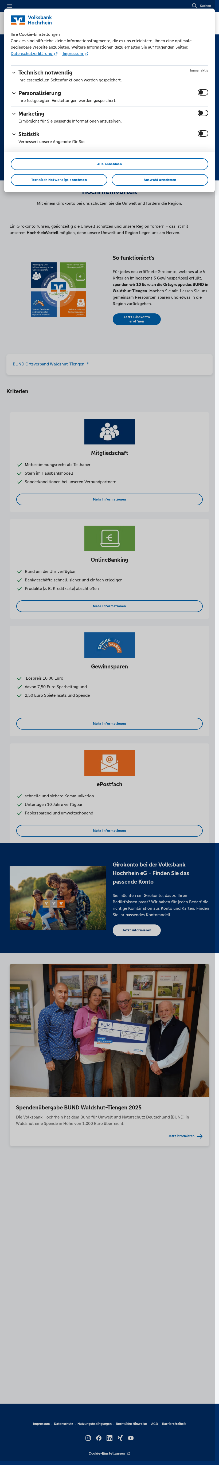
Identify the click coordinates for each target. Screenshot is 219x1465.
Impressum (73, 53)
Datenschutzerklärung (32, 53)
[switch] (203, 92)
